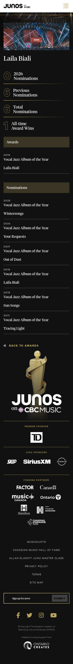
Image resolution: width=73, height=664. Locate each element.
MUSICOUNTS (36, 541)
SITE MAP (36, 582)
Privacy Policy (36, 566)
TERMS (36, 574)
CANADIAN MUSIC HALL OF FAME (36, 549)
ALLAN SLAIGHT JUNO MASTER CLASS (36, 558)
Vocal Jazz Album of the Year (26, 159)
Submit (59, 598)
